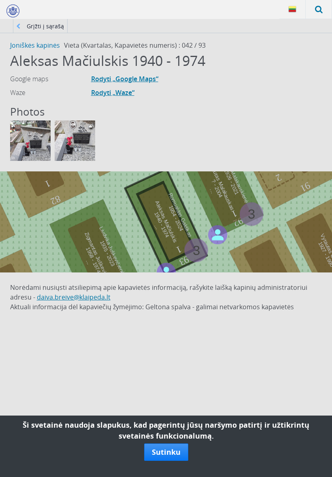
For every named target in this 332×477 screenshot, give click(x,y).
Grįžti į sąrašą (44, 26)
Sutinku (166, 452)
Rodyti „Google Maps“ (124, 78)
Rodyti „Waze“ (112, 92)
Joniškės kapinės (35, 45)
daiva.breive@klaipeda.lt (74, 297)
